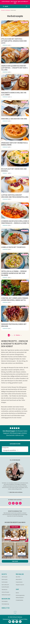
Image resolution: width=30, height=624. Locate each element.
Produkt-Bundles (19, 600)
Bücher (17, 592)
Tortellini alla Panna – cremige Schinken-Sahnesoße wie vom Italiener (13, 273)
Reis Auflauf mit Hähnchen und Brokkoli (13, 170)
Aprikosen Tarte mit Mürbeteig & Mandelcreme (14, 144)
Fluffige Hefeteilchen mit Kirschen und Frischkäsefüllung (14, 196)
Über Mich (18, 576)
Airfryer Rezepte (5, 592)
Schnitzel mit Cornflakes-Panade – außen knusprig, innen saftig (14, 299)
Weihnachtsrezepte (6, 594)
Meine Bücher (19, 579)
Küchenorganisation (20, 595)
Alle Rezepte (7, 10)
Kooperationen (19, 582)
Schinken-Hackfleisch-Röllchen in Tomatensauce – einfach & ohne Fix (14, 222)
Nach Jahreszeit (5, 584)
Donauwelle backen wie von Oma (13, 119)
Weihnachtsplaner (20, 597)
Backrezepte (4, 579)
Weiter (19, 335)
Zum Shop (15, 561)
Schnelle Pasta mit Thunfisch (12, 247)
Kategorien (5, 447)
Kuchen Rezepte (5, 587)
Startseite (3, 10)
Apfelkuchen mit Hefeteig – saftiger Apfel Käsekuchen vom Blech (13, 41)
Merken (24, 22)
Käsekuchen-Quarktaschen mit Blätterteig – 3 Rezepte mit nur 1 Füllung (14, 68)
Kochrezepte (4, 582)
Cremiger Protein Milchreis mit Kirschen (13, 325)
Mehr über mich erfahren (15, 492)
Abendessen (4, 589)
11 (15, 335)
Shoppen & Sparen (20, 584)
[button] (26, 6)
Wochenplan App (5, 604)
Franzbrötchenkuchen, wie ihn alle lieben (13, 94)
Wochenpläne (5, 601)
